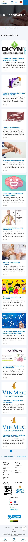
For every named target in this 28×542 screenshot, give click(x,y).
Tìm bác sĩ (6, 475)
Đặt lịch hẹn (18, 472)
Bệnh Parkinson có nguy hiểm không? (13, 160)
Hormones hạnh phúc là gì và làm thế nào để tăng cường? (13, 366)
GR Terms (14, 531)
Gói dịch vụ (18, 468)
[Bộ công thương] (14, 517)
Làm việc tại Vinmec (6, 478)
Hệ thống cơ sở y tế (7, 471)
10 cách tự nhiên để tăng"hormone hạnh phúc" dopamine (13, 194)
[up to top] (24, 528)
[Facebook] (15, 502)
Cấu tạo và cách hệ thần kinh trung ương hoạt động (13, 228)
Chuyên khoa (18, 465)
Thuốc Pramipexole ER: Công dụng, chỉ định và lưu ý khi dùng (14, 93)
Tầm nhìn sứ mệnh (6, 467)
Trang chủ (4, 28)
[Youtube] (11, 502)
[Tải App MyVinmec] (8, 490)
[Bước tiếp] (14, 510)
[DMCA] (14, 521)
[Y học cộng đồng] (14, 507)
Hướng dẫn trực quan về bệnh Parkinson (11, 263)
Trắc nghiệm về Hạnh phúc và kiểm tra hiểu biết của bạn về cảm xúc (14, 435)
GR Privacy (14, 529)
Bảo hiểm (17, 470)
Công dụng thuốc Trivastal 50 (11, 127)
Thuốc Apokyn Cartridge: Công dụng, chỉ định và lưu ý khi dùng (13, 59)
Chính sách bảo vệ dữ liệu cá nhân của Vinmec (14, 527)
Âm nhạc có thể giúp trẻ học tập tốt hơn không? (13, 297)
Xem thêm (5, 70)
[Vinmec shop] (20, 489)
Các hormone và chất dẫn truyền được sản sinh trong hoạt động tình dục (14, 332)
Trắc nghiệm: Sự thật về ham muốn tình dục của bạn (13, 401)
